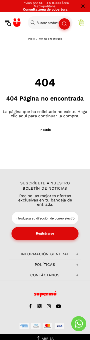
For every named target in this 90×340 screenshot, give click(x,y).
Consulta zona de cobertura (45, 9)
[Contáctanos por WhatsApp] (78, 323)
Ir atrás (45, 130)
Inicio (31, 38)
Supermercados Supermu (17, 22)
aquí (23, 116)
